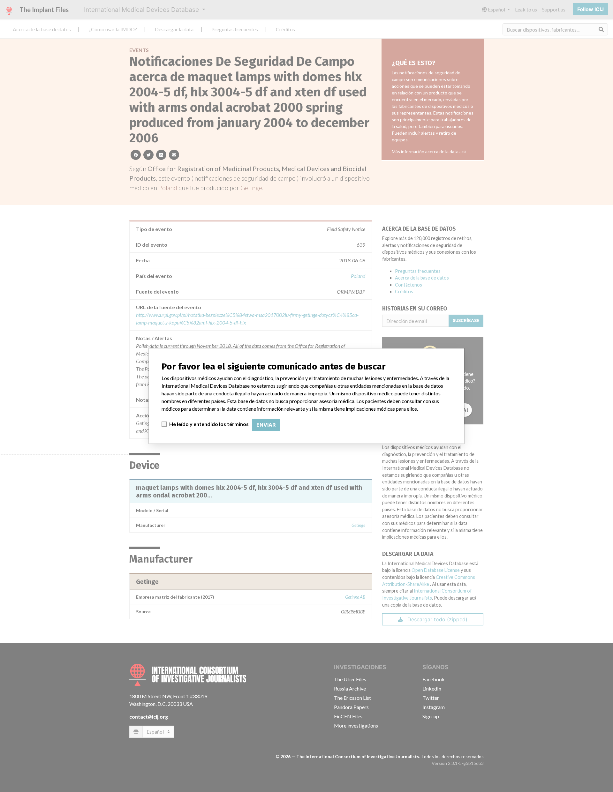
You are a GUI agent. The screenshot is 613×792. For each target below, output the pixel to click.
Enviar (266, 425)
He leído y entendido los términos (209, 424)
